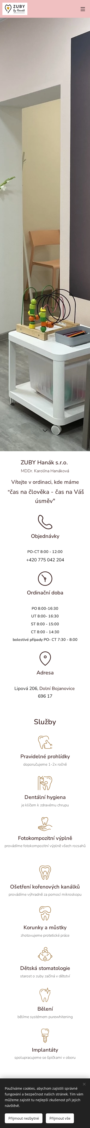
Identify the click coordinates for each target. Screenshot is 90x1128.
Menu (83, 9)
